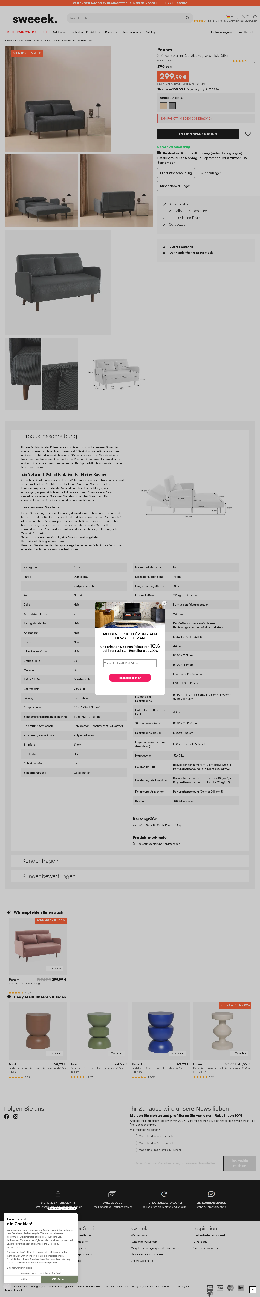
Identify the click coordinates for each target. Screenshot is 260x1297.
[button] (7, 1285)
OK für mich (59, 1279)
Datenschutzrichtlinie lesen (20, 1268)
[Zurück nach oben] (252, 1289)
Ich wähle (22, 1279)
